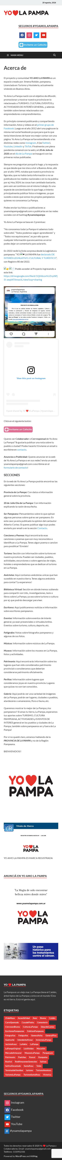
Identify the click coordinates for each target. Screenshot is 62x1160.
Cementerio (42, 1022)
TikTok (28, 146)
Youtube (8, 146)
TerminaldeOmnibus (14, 1070)
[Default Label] (43, 35)
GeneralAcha (36, 1035)
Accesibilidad (24, 1018)
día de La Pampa (23, 153)
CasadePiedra (28, 1022)
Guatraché (9, 1040)
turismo (29, 1070)
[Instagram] (29, 35)
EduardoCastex (47, 1027)
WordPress (20, 1156)
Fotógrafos (23, 1035)
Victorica (47, 1074)
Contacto (42, 528)
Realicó (8, 1061)
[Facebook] (22, 35)
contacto (21, 449)
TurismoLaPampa (12, 1074)
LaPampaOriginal (13, 1048)
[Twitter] (36, 35)
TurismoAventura (43, 1070)
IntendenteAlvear (25, 1040)
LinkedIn (18, 146)
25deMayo (10, 1018)
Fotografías (10, 1035)
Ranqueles (43, 1057)
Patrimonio (10, 1057)
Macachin (41, 1048)
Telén (38, 1066)
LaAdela (23, 1044)
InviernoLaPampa (43, 1040)
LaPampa (34, 1044)
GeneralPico (51, 1035)
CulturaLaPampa (30, 1027)
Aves (35, 1018)
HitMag (33, 1156)
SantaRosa (28, 1066)
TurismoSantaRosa (32, 1074)
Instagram (31, 142)
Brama (43, 1018)
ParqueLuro (48, 1053)
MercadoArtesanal (13, 1053)
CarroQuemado (12, 1022)
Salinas (43, 1061)
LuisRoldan (29, 1048)
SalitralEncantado (13, 1066)
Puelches (22, 1057)
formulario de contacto (15, 467)
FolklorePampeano (35, 1031)
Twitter (46, 142)
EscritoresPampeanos (14, 1031)
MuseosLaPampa (32, 1053)
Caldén (52, 1018)
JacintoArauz (11, 1044)
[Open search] (54, 55)
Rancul (32, 1057)
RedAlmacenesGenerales (26, 1061)
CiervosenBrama (12, 1027)
